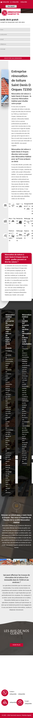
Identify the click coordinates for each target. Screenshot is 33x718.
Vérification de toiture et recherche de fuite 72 (27, 209)
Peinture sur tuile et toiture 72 (5, 236)
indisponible (6, 2)
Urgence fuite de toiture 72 (20, 234)
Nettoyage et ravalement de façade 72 (12, 236)
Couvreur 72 (5, 205)
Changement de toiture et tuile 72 (20, 206)
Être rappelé (11, 6)
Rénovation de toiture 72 (5, 221)
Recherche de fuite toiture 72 (12, 221)
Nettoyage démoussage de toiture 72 (20, 222)
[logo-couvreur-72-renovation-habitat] (11, 13)
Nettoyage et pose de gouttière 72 (27, 222)
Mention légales (26, 715)
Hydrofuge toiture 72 (12, 205)
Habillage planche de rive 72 (27, 234)
